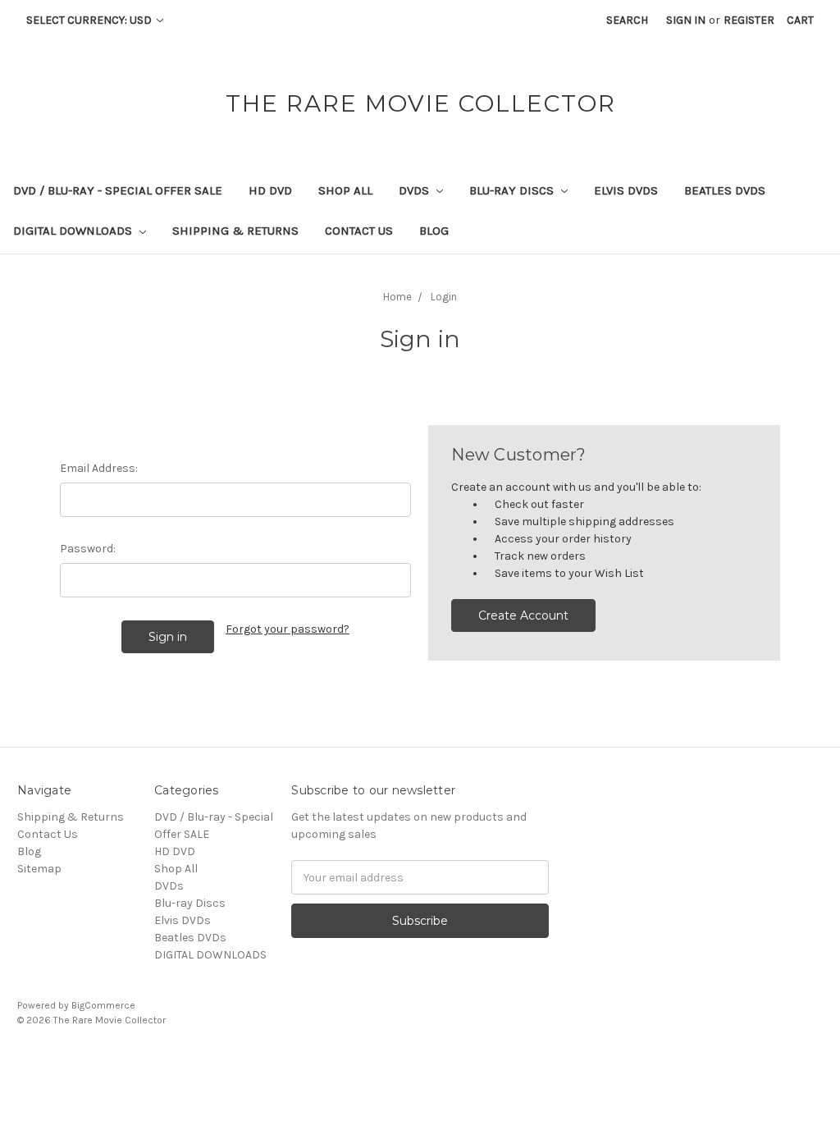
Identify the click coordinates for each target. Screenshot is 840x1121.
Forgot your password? (287, 629)
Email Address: (99, 468)
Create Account (523, 615)
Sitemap (39, 869)
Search (627, 20)
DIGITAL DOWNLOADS (74, 230)
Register (749, 20)
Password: (88, 549)
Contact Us (359, 230)
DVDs (415, 190)
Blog (434, 230)
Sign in (685, 20)
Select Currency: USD (90, 20)
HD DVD (270, 190)
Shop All (345, 190)
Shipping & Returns (235, 230)
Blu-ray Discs (513, 190)
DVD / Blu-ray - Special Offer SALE (117, 190)
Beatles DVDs (724, 190)
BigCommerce (103, 1005)
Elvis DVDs (626, 190)
